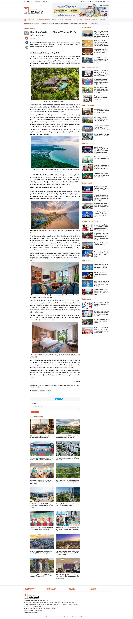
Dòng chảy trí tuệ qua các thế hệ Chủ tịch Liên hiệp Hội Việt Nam (101, 97)
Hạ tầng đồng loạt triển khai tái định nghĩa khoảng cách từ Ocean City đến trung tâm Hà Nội (41, 505)
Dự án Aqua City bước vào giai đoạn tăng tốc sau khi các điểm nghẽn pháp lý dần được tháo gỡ (41, 482)
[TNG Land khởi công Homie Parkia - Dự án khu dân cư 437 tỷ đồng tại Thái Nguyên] (87, 128)
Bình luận (26, 33)
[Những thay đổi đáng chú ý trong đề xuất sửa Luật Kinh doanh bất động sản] (87, 120)
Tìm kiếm (107, 23)
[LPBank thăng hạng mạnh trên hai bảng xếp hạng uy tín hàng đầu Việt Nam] (87, 51)
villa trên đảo (35, 390)
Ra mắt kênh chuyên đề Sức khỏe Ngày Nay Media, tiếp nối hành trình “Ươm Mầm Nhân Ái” (101, 314)
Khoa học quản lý (90, 67)
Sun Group (42, 390)
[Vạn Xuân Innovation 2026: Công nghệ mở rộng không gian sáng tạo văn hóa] (87, 189)
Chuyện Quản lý (51, 588)
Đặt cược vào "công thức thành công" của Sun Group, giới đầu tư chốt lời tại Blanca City (67, 529)
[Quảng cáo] (78, 10)
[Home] (26, 38)
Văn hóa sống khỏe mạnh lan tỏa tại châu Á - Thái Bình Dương (101, 321)
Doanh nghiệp (88, 143)
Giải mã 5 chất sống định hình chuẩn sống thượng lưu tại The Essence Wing (41, 436)
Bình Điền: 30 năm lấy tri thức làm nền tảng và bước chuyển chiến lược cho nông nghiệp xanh (101, 90)
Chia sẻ (58, 399)
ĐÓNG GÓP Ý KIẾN (61, 617)
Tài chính (87, 27)
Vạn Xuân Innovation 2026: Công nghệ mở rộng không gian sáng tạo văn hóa (101, 188)
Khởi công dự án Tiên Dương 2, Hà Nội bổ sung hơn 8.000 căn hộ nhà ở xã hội (41, 528)
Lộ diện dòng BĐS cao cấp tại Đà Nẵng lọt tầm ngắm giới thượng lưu (41, 575)
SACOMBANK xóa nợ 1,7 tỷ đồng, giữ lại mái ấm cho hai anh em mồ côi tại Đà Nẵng (101, 167)
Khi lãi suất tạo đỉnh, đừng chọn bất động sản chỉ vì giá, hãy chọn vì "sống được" (41, 552)
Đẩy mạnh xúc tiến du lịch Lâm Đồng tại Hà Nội (101, 243)
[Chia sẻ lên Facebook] (26, 42)
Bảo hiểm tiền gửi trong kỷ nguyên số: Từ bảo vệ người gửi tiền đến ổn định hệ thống (101, 254)
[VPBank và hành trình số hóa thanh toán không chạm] (87, 159)
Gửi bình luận (35, 411)
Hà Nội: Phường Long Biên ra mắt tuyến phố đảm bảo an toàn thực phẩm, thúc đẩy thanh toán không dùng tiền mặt (101, 236)
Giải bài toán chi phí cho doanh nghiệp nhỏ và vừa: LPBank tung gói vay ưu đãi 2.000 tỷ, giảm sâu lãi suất (101, 43)
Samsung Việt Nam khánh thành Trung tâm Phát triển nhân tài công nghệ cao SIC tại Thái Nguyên (101, 198)
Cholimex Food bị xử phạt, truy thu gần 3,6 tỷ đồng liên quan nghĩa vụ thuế (101, 175)
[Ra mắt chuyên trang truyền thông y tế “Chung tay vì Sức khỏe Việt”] (87, 305)
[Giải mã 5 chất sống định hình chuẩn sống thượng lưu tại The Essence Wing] (87, 111)
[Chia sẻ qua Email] (26, 47)
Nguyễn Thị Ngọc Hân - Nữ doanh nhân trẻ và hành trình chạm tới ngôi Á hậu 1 (87, 23)
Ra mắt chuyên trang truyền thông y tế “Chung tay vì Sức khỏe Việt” (101, 304)
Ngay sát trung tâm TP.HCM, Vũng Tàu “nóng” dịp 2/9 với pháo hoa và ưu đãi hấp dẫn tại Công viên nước (42, 23)
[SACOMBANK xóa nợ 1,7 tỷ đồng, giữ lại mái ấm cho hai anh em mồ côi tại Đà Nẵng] (87, 167)
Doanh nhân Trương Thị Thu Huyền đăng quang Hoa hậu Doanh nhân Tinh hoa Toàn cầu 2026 (101, 284)
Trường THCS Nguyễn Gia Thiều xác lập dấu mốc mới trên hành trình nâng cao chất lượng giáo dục (101, 227)
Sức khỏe (87, 299)
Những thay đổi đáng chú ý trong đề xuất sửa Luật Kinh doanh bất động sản (67, 436)
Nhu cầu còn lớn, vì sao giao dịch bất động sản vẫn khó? (67, 458)
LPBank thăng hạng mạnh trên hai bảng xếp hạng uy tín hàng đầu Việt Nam (101, 51)
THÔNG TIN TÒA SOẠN (50, 617)
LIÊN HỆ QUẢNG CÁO (71, 617)
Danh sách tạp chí (84, 1)
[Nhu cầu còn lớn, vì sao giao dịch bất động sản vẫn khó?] (87, 136)
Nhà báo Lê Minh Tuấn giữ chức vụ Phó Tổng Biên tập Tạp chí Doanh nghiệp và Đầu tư (101, 292)
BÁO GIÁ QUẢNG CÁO (83, 617)
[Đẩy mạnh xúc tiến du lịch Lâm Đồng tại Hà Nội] (87, 245)
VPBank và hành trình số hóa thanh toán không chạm (101, 157)
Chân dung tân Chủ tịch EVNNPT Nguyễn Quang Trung (100, 274)
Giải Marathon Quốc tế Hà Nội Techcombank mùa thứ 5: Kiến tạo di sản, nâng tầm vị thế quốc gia (101, 330)
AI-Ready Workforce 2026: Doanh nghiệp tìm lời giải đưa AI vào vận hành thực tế (101, 205)
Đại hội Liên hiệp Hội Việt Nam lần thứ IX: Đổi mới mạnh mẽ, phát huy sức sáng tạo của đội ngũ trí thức (101, 73)
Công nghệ (87, 183)
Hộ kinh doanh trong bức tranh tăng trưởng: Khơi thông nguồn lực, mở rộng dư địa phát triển (101, 82)
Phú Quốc (49, 390)
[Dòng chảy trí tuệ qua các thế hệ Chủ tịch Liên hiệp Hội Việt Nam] (87, 98)
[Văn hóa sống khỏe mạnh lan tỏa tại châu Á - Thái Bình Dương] (87, 322)
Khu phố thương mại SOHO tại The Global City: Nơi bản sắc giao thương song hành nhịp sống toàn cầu (67, 553)
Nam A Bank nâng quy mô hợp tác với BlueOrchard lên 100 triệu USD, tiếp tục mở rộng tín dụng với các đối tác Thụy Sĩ (101, 34)
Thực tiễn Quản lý (90, 221)
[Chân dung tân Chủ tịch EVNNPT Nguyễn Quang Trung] (87, 275)
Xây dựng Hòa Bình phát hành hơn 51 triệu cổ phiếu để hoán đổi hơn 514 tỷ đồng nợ (101, 60)
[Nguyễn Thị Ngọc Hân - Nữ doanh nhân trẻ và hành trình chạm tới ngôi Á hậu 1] (87, 267)
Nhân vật (87, 261)
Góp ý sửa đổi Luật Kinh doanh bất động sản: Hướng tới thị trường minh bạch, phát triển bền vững (67, 576)
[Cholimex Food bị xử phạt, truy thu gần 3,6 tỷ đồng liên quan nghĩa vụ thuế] (87, 176)
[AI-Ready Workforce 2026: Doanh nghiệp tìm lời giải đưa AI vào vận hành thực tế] (87, 206)
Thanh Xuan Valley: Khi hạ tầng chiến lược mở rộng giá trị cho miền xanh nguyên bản (67, 481)
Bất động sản (88, 105)
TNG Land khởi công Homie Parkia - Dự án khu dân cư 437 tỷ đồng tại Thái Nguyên (41, 458)
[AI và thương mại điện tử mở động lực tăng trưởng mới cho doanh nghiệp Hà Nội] (87, 214)
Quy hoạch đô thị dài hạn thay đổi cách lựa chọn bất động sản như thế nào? (67, 504)
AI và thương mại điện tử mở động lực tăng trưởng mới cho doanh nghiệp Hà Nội (101, 214)
